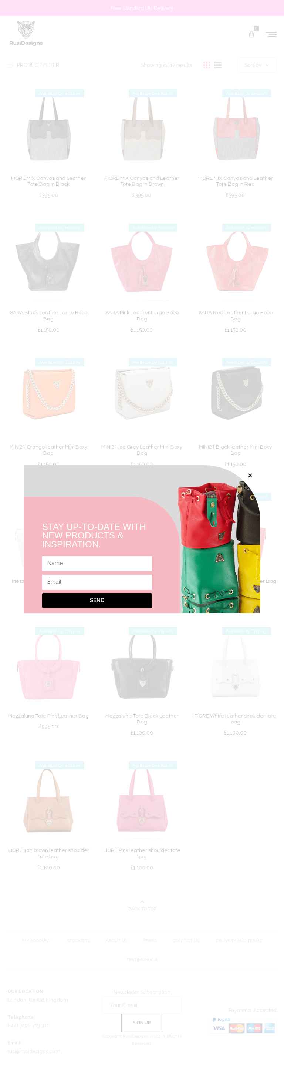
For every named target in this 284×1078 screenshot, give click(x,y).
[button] (250, 475)
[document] (142, 539)
